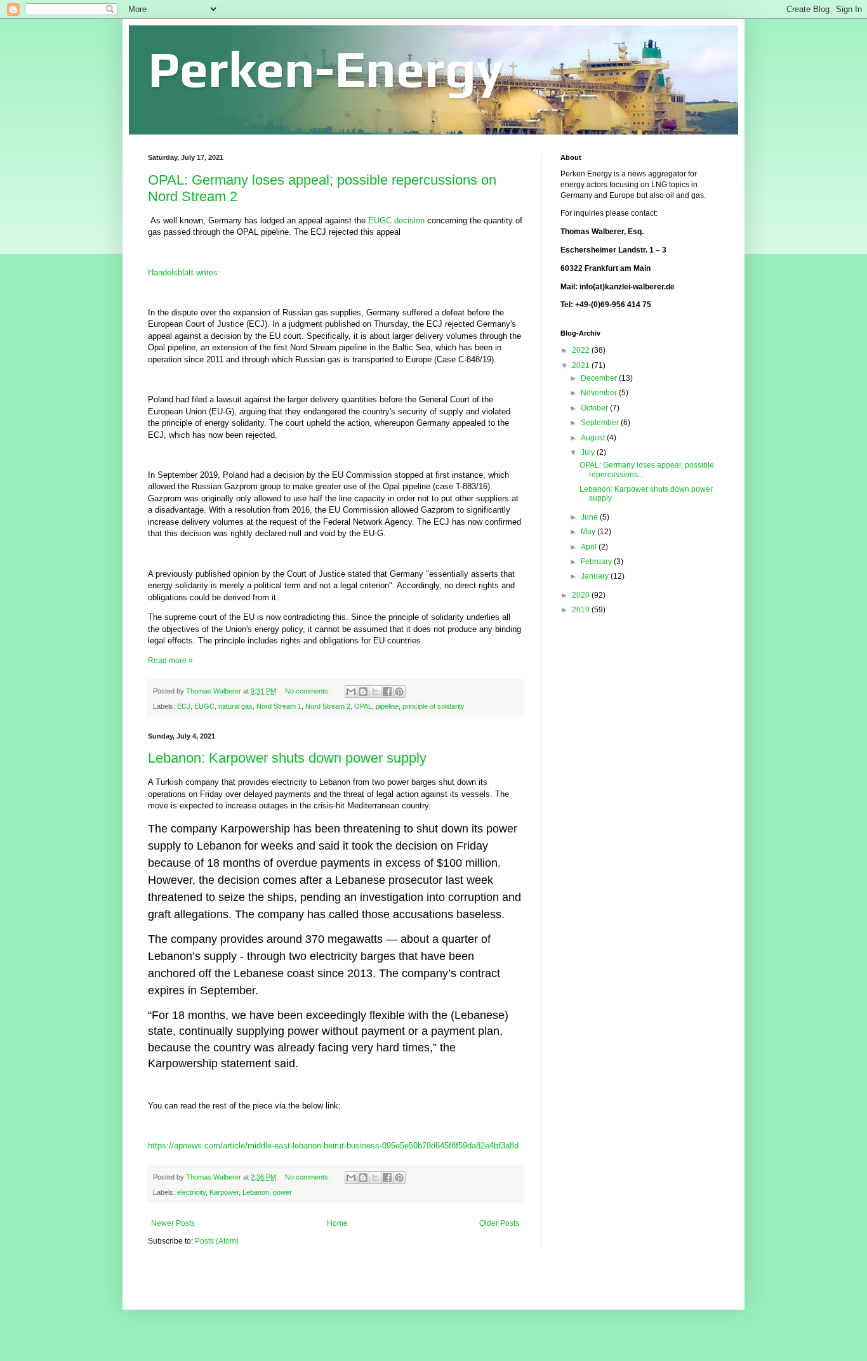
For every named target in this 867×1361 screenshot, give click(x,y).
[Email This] (351, 691)
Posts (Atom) (217, 1241)
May (589, 531)
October (595, 408)
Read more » (170, 660)
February (597, 561)
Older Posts (499, 1223)
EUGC (204, 706)
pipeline (387, 706)
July (589, 452)
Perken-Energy (325, 68)
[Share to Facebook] (387, 691)
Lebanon (255, 1192)
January (596, 576)
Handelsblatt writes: (184, 272)
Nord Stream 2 (327, 706)
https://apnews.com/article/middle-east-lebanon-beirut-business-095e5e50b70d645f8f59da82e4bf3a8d (333, 1145)
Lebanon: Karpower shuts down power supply (287, 758)
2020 (582, 595)
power (282, 1192)
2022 (582, 350)
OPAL (363, 706)
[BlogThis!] (363, 691)
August (594, 437)
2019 (582, 609)
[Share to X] (375, 691)
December (600, 378)
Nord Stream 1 (278, 706)
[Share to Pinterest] (399, 691)
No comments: (308, 691)
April (590, 546)
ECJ (183, 706)
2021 (582, 365)
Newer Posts (173, 1223)
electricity (191, 1192)
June (590, 517)
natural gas (235, 706)
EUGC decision (397, 220)
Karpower (224, 1192)
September (601, 422)
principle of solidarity (433, 706)
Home (337, 1223)
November (600, 392)
